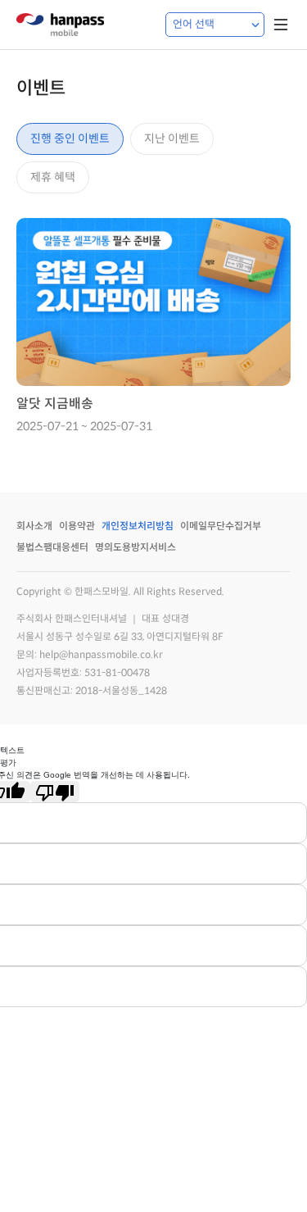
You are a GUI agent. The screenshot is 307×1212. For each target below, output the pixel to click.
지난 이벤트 (172, 138)
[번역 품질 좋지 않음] (54, 791)
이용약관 (77, 526)
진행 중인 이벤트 (70, 138)
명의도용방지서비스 (135, 547)
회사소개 (34, 526)
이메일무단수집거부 (220, 526)
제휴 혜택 (52, 177)
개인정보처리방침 (138, 526)
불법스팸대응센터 (52, 547)
